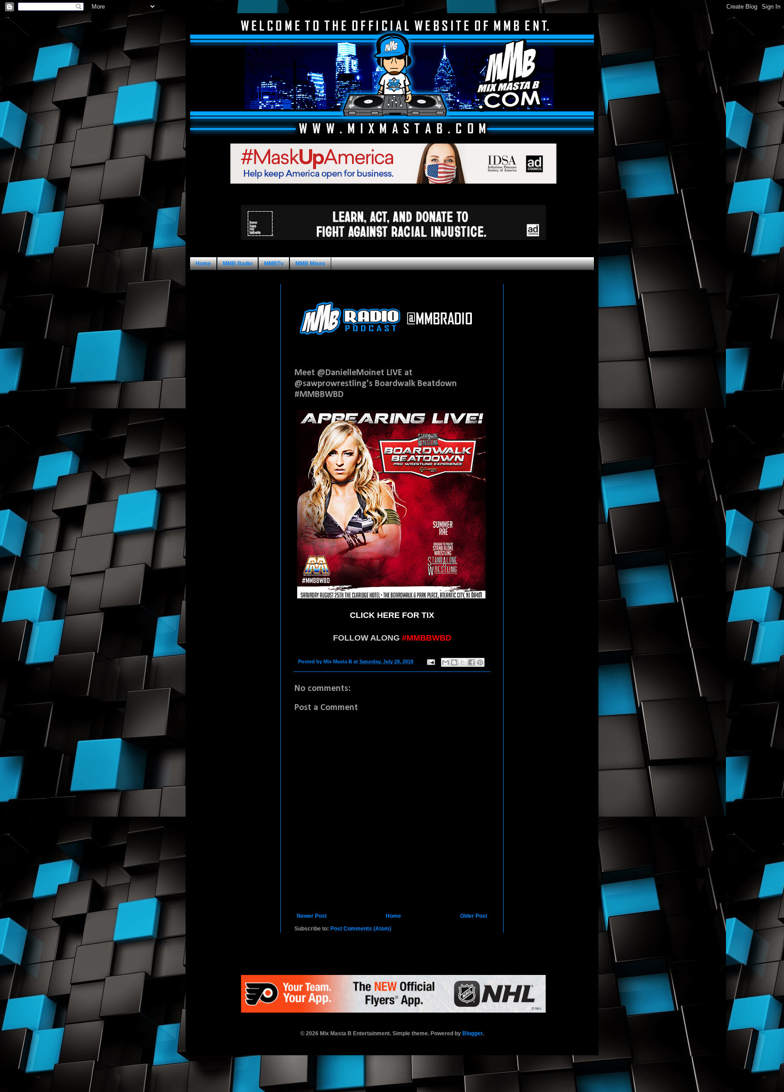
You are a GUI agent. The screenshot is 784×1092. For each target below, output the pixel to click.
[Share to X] (462, 662)
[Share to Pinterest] (480, 662)
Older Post (473, 916)
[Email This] (445, 662)
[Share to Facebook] (471, 662)
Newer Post (312, 916)
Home (203, 263)
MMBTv (274, 263)
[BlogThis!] (454, 662)
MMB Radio (237, 263)
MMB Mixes (310, 263)
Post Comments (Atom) (360, 929)
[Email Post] (430, 661)
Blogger (472, 1033)
